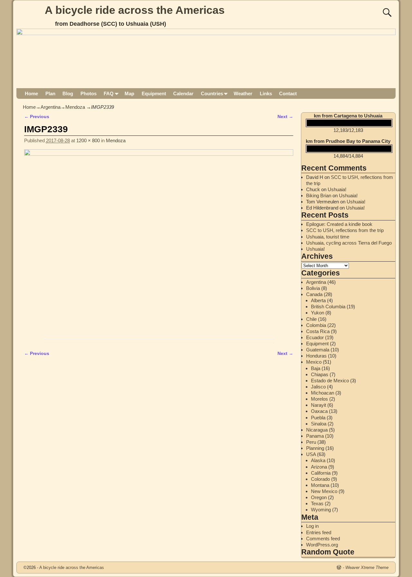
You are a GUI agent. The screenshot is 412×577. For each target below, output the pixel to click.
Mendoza (75, 107)
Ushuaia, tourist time (327, 236)
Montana (320, 485)
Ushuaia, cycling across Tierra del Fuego (349, 243)
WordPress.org (322, 544)
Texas (317, 503)
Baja (315, 368)
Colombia (316, 325)
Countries (212, 93)
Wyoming (321, 509)
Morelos (319, 399)
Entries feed (318, 532)
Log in (312, 526)
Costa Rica (318, 331)
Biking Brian (318, 195)
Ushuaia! (337, 189)
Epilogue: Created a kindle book (339, 224)
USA (311, 454)
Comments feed (323, 538)
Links (266, 93)
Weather (243, 93)
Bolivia (313, 288)
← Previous (36, 116)
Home (31, 93)
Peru (311, 442)
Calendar (183, 93)
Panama (315, 436)
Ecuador (315, 337)
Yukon (317, 312)
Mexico (314, 362)
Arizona (319, 467)
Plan (50, 93)
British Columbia (328, 306)
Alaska (318, 460)
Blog (67, 93)
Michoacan (322, 393)
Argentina (51, 107)
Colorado (320, 479)
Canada (314, 294)
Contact (288, 93)
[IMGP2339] (158, 242)
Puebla (318, 417)
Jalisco (318, 386)
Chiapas (319, 374)
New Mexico (324, 491)
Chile (311, 319)
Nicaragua (317, 430)
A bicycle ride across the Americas (135, 10)
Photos (88, 93)
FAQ (109, 93)
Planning (315, 448)
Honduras (316, 355)
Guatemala (317, 349)
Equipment (154, 93)
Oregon (319, 497)
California (321, 473)
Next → (285, 116)
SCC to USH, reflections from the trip (345, 230)
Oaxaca (319, 411)
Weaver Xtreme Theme (367, 567)
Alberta (318, 300)
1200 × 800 (88, 140)
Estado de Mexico (330, 380)
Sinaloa (318, 423)
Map (129, 93)
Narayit (318, 405)
